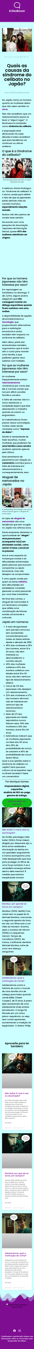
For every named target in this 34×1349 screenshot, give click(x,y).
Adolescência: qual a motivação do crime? (15, 1254)
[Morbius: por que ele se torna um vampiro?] (17, 891)
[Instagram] (19, 1330)
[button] (17, 17)
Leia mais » (8, 1123)
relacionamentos (11, 382)
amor (5, 109)
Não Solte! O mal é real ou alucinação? (16, 1094)
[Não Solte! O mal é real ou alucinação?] (17, 817)
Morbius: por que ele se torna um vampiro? (17, 1174)
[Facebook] (14, 1330)
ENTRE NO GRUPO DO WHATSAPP (17, 803)
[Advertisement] (17, 258)
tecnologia (8, 322)
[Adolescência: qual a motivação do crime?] (17, 965)
